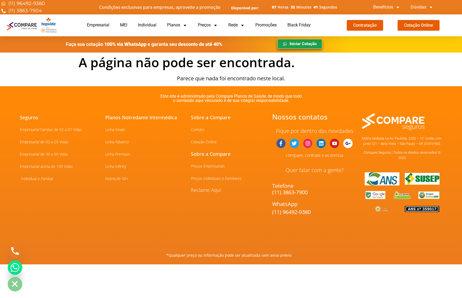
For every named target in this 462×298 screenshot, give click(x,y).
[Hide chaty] (15, 284)
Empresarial (98, 24)
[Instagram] (307, 143)
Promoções (266, 24)
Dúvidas (418, 7)
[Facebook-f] (281, 143)
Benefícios (383, 7)
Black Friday (299, 24)
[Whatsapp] (15, 267)
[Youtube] (334, 143)
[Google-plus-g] (347, 143)
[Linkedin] (321, 143)
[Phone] (15, 251)
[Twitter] (294, 143)
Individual (147, 24)
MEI (123, 24)
